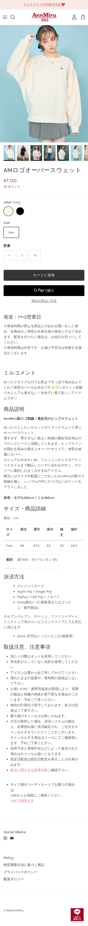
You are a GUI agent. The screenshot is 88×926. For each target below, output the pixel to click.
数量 (7, 246)
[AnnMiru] (44, 17)
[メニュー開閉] (5, 17)
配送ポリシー (14, 879)
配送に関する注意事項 (27, 770)
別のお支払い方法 (44, 301)
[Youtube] (12, 838)
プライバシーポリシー (20, 872)
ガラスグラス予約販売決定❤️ (44, 5)
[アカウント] (73, 17)
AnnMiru (18, 910)
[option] (44, 83)
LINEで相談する (22, 801)
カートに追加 (44, 275)
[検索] (15, 17)
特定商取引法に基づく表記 (24, 865)
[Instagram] (5, 838)
